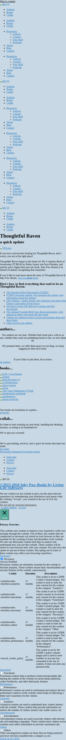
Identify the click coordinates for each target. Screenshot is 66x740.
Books (9, 12)
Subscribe (11, 457)
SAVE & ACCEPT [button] (10, 738)
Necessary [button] (5, 556)
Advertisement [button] (7, 712)
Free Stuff (18, 39)
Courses (17, 37)
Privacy (10, 462)
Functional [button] (5, 670)
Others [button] (3, 727)
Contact (10, 51)
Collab (9, 15)
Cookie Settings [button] (9, 507)
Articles (17, 34)
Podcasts (17, 42)
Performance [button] (6, 684)
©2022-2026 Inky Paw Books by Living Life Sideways (32, 486)
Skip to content (7, 1)
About (9, 45)
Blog (8, 48)
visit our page (28, 278)
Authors (10, 9)
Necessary (9, 559)
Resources (11, 31)
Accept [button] (22, 507)
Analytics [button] (5, 698)
